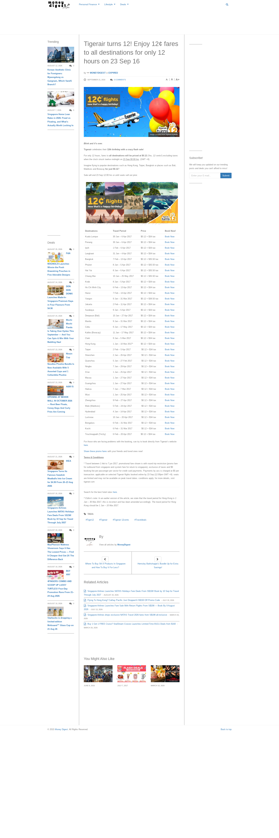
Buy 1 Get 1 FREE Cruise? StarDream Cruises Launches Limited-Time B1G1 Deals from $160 (131, 624)
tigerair (103, 520)
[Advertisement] (139, 21)
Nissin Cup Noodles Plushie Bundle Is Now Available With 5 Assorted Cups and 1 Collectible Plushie (60, 364)
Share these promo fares (95, 451)
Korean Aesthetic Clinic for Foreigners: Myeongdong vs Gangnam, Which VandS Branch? (59, 77)
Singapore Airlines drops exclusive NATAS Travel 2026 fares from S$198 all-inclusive (127, 615)
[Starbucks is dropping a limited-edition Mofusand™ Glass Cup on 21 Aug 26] (55, 611)
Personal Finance (88, 4)
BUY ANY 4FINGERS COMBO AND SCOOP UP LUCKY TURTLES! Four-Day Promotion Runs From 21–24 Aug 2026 (60, 583)
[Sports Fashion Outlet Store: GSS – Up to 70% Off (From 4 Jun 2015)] (98, 673)
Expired (113, 73)
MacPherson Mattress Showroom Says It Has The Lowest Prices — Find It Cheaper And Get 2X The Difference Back (60, 552)
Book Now (169, 236)
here (86, 445)
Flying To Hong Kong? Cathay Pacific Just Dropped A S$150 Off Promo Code (123, 600)
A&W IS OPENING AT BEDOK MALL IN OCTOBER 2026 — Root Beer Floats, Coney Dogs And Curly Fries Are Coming (60, 399)
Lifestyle (108, 4)
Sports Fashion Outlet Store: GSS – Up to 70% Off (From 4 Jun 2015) (97, 695)
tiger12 (90, 520)
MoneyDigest (97, 73)
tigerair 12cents (121, 520)
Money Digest (61, 729)
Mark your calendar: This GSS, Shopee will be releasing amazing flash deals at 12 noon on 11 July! (130, 697)
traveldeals (141, 520)
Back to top (226, 729)
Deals (123, 4)
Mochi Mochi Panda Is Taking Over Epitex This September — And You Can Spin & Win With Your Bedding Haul (60, 331)
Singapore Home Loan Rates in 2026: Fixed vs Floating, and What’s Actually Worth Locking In (60, 119)
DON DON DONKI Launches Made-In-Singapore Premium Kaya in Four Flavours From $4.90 (60, 297)
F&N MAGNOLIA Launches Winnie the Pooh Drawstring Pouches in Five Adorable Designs (58, 264)
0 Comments (120, 80)
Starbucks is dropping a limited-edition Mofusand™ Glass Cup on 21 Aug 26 (60, 623)
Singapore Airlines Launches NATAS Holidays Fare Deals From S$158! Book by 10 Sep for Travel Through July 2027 (60, 515)
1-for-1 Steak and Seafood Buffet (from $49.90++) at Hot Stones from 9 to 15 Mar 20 (163, 697)
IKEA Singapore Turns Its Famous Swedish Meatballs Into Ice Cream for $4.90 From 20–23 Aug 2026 (60, 473)
